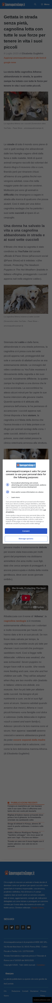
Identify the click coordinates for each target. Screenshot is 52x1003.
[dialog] (26, 501)
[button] (26, 497)
